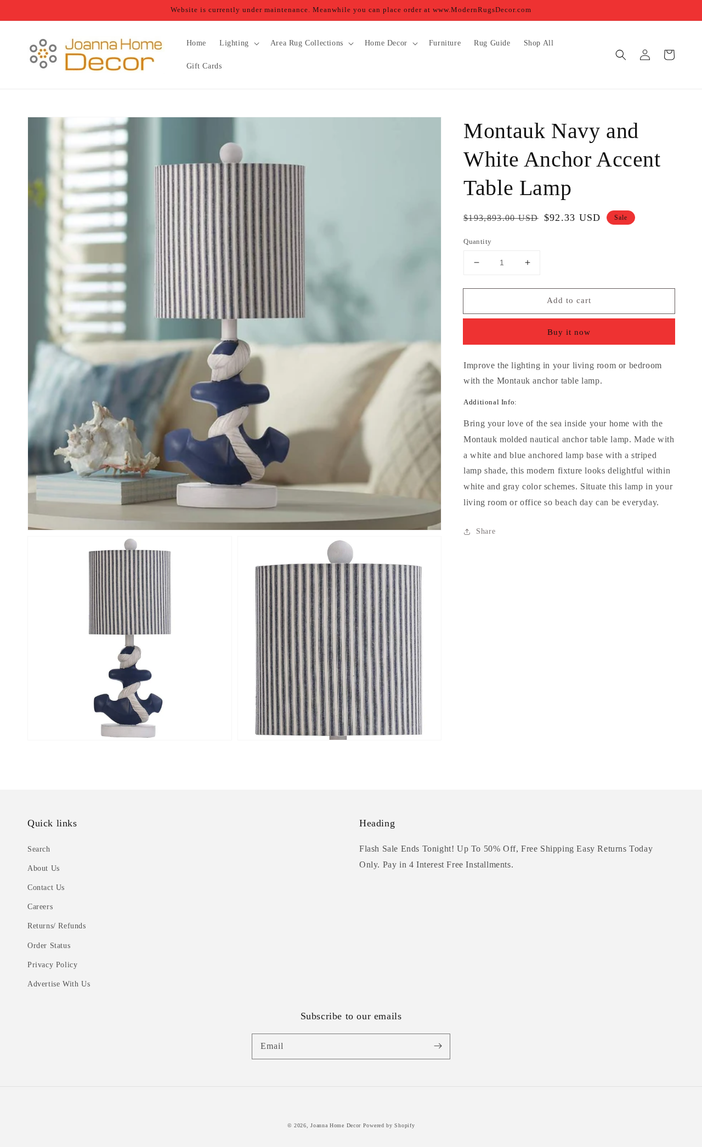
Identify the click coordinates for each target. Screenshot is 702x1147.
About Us (43, 868)
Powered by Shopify (389, 1125)
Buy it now (569, 332)
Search (38, 849)
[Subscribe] (438, 1046)
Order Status (48, 945)
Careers (40, 907)
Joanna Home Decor (335, 1125)
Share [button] (485, 531)
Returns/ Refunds (56, 926)
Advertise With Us (58, 984)
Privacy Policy (52, 965)
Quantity (477, 241)
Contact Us (46, 887)
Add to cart (569, 300)
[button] (621, 55)
